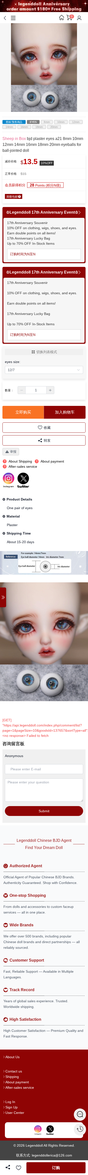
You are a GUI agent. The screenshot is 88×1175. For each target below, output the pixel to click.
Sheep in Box (14, 139)
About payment (17, 1082)
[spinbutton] (36, 390)
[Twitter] (50, 1130)
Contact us (13, 1071)
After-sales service (19, 1087)
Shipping (12, 1077)
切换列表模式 (46, 352)
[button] (22, 390)
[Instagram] (38, 1130)
